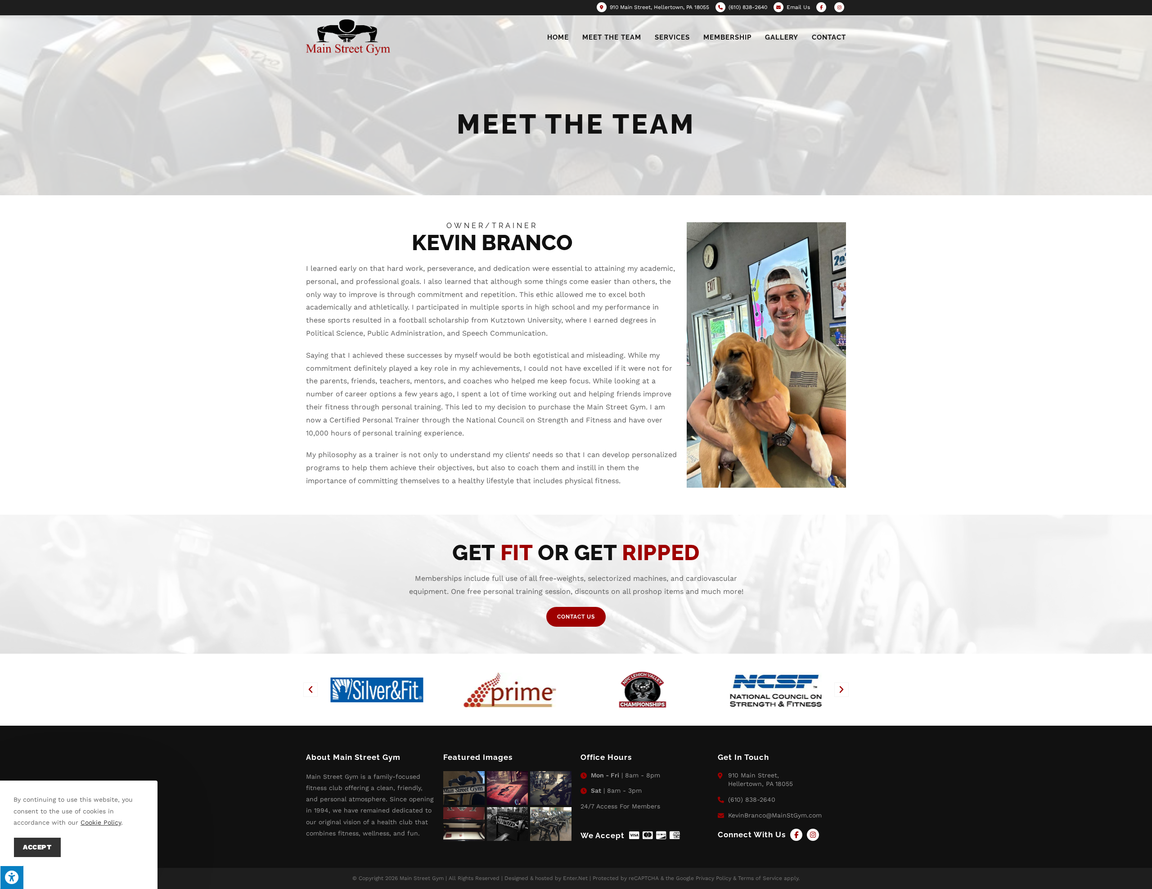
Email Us (798, 7)
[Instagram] (813, 835)
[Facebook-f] (796, 835)
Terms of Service (760, 878)
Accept (37, 847)
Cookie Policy (101, 822)
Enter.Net (575, 878)
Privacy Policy (713, 878)
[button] (310, 689)
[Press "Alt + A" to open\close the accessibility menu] (11, 877)
